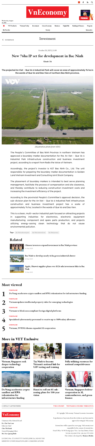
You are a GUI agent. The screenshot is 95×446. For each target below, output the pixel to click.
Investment (35, 26)
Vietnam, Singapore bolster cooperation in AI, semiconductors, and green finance (78, 393)
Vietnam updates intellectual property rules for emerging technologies (41, 302)
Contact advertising (11, 406)
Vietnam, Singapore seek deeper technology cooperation (14, 364)
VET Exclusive (12, 26)
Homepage (9, 40)
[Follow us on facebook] (83, 2)
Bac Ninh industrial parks (22, 232)
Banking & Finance (78, 26)
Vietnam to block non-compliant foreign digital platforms (35, 310)
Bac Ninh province (53, 232)
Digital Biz (66, 26)
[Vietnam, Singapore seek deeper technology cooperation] (16, 350)
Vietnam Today (24, 26)
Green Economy (47, 26)
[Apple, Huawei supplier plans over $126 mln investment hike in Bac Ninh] (17, 268)
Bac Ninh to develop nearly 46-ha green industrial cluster (50, 255)
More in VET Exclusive (20, 339)
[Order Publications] (86, 15)
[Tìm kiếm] (92, 2)
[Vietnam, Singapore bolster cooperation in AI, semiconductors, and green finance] (79, 379)
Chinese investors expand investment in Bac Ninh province (51, 245)
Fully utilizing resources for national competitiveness (79, 363)
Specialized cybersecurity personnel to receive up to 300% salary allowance (42, 319)
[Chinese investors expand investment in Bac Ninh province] (17, 247)
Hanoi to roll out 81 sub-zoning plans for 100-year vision (46, 392)
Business (57, 26)
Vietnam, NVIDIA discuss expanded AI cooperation (32, 328)
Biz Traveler (6, 30)
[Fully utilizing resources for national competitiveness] (79, 350)
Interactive (89, 30)
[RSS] (87, 2)
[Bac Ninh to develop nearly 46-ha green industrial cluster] (17, 258)
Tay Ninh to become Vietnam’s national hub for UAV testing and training (46, 364)
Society (48, 30)
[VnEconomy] (79, 2)
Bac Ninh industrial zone (38, 232)
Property (89, 26)
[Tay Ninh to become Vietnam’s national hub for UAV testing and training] (47, 350)
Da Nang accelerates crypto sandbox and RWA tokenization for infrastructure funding (47, 293)
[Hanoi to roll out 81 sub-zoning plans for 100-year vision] (47, 379)
